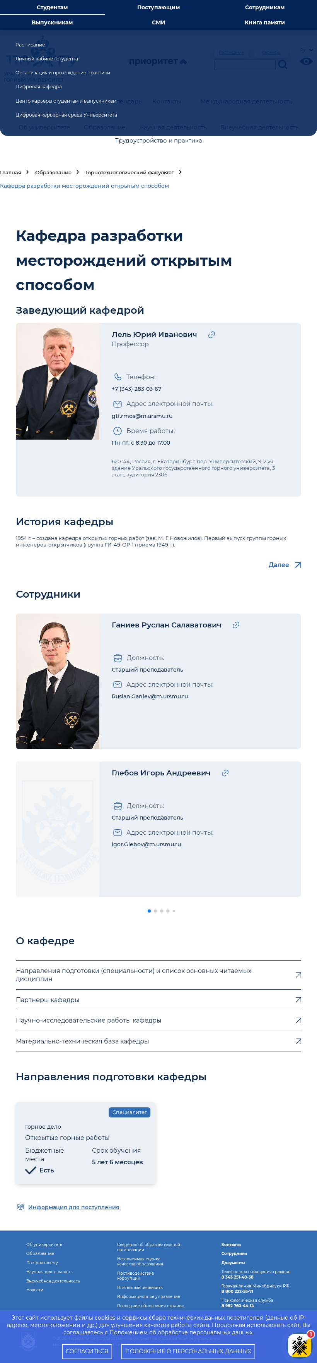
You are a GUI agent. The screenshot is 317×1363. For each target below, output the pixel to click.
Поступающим (158, 7)
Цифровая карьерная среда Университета (66, 115)
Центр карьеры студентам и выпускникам (65, 101)
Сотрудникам (265, 7)
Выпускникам (52, 22)
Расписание (30, 45)
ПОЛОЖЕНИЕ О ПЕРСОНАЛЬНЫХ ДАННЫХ (188, 1351)
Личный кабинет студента (46, 59)
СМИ (158, 22)
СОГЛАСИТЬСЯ (87, 1351)
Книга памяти (265, 22)
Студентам (52, 7)
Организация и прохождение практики (62, 73)
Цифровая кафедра (38, 86)
